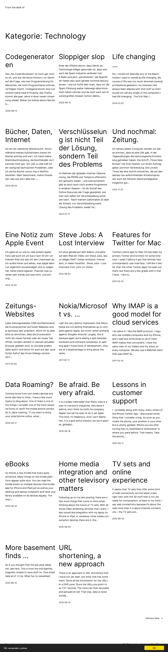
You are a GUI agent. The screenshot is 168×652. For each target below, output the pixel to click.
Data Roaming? (29, 385)
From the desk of (14, 7)
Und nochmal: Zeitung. (134, 136)
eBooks (17, 464)
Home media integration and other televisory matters (84, 476)
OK (154, 648)
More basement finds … (30, 552)
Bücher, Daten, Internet (28, 136)
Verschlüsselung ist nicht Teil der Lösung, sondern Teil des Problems (83, 148)
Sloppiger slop (82, 57)
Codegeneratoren (29, 61)
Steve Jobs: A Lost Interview (81, 239)
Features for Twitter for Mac (136, 239)
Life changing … (133, 61)
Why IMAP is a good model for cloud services (136, 314)
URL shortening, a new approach (81, 556)
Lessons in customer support (129, 393)
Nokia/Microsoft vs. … (83, 310)
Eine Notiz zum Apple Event (29, 239)
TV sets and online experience (131, 472)
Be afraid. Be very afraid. (79, 389)
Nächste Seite (154, 618)
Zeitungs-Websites (20, 310)
